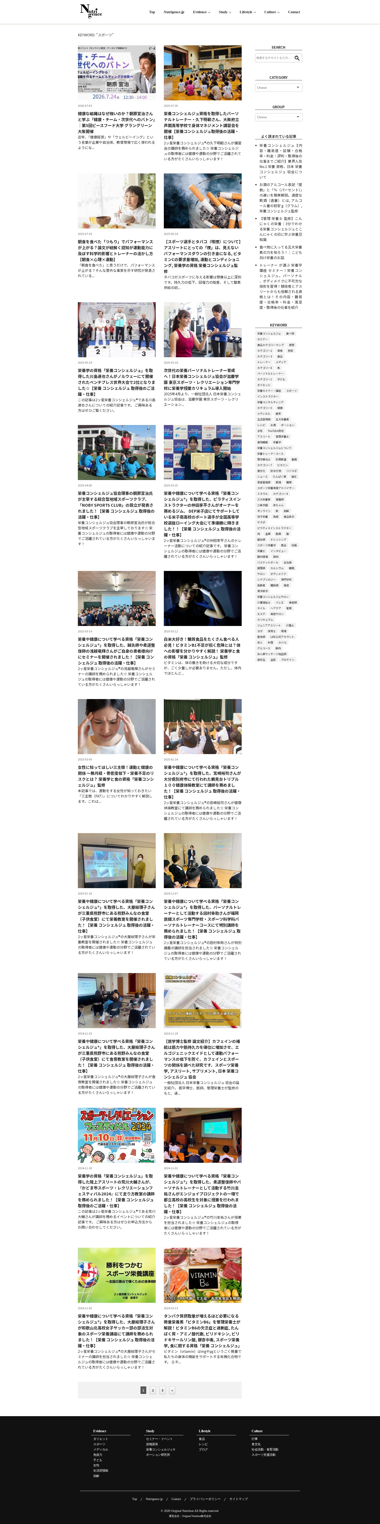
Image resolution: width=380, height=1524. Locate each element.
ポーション (287, 425)
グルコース (263, 648)
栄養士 (261, 551)
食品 (280, 356)
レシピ (261, 425)
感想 (291, 345)
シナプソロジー (266, 579)
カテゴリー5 (264, 408)
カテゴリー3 (264, 356)
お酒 (273, 425)
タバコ (282, 642)
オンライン (263, 511)
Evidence (200, 12)
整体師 (261, 637)
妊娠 (294, 545)
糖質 (289, 482)
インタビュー (278, 551)
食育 (278, 413)
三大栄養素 (263, 499)
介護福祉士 (263, 602)
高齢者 (261, 585)
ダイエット (263, 385)
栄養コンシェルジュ (269, 333)
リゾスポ (291, 471)
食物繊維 (262, 442)
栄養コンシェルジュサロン (273, 596)
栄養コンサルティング (270, 402)
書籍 (294, 459)
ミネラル (262, 493)
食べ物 (290, 333)
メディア (281, 362)
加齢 (286, 511)
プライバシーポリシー (205, 1499)
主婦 (267, 534)
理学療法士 (263, 459)
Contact (294, 12)
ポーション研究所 (158, 1454)
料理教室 (281, 459)
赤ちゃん (278, 505)
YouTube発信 (276, 431)
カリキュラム (265, 619)
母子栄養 (262, 516)
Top (152, 12)
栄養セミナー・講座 (269, 390)
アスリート (263, 436)
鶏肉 (275, 556)
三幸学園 (262, 505)
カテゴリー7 (264, 465)
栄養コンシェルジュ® (160, 1449)
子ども (281, 379)
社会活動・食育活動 (265, 1449)
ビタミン (282, 465)
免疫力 (97, 1454)
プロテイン (287, 659)
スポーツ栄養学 (266, 545)
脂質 (278, 534)
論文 (294, 476)
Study (223, 12)
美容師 (293, 602)
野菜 (290, 350)
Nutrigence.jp (174, 12)
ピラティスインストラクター (274, 528)
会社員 (288, 562)
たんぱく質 (279, 476)
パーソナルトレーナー (270, 373)
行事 (255, 1439)
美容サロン (277, 614)
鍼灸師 (261, 539)
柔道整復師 (263, 482)
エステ (261, 614)
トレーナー (263, 362)
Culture (270, 12)
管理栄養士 (282, 436)
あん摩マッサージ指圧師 (271, 654)
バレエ (280, 602)
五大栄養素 (282, 419)
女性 (260, 431)
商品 (283, 545)
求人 (260, 642)
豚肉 (278, 648)
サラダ (261, 522)
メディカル (263, 413)
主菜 (273, 659)
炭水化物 (275, 471)
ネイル (261, 608)
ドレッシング (278, 539)
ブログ (203, 1449)
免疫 (275, 516)
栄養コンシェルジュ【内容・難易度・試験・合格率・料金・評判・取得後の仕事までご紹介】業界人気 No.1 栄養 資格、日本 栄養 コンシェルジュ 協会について (280, 161)
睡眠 (291, 568)
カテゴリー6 (264, 368)
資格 (280, 350)
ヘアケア (275, 608)
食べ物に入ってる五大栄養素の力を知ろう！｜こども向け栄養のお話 (280, 252)
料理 (270, 642)
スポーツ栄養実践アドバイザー (275, 488)
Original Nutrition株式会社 (196, 1516)
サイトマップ (238, 1499)
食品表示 (289, 516)
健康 (280, 408)
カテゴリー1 (264, 379)
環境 (283, 631)
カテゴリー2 (264, 350)
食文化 (261, 471)
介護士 (290, 625)
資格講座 (152, 1444)
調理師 (261, 568)
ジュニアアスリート (269, 625)
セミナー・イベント (159, 1439)
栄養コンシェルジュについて (274, 448)
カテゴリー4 (280, 493)
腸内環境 (262, 556)
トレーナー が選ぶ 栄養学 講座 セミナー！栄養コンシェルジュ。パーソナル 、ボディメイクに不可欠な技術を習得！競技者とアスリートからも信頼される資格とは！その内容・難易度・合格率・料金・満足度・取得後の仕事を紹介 (280, 286)
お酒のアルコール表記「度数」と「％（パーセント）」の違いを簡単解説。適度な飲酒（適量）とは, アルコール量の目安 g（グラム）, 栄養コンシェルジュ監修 (280, 198)
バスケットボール (267, 562)
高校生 (261, 659)
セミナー (262, 339)
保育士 (272, 631)
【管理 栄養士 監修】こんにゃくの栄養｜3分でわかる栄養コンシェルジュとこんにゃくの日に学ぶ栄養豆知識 (280, 229)
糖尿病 (274, 585)
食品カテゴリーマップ (270, 345)
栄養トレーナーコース (270, 453)
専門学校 (286, 579)
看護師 (280, 499)
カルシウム (277, 568)
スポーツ (291, 390)
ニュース (262, 476)
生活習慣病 (263, 419)
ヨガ (260, 631)
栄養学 (277, 442)
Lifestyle (246, 12)
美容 (286, 585)
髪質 (289, 608)
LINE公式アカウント (282, 637)
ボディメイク (278, 574)
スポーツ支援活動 (263, 1454)
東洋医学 (262, 591)
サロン (261, 574)
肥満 (278, 482)
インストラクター (267, 396)
